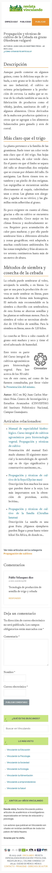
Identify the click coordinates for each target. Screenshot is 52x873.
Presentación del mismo (20, 387)
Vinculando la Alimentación (20, 775)
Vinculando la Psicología (18, 756)
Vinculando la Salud (16, 788)
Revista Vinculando (26, 10)
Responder (15, 598)
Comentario (12, 636)
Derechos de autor (38, 866)
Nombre (9, 672)
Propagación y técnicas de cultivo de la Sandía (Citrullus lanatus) (28, 513)
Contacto (9, 866)
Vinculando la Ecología (18, 769)
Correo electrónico (16, 687)
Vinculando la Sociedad (18, 762)
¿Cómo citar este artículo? (18, 51)
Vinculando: (28, 855)
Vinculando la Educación (18, 750)
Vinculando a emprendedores (21, 782)
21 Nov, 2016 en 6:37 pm (17, 581)
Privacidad (21, 866)
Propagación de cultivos (18, 553)
